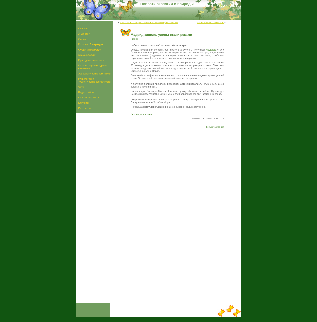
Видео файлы (86, 92)
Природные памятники (91, 60)
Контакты (83, 102)
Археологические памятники (94, 73)
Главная (83, 28)
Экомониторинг (86, 55)
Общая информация (89, 49)
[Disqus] (172, 177)
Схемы (82, 39)
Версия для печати (141, 114)
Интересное (85, 108)
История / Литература (90, 44)
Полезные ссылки (88, 97)
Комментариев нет (215, 127)
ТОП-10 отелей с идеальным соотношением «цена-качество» (149, 22)
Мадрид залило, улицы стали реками (161, 34)
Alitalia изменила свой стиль (210, 22)
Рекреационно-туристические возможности (94, 80)
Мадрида (211, 49)
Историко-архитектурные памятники (92, 67)
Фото (81, 87)
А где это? (84, 33)
